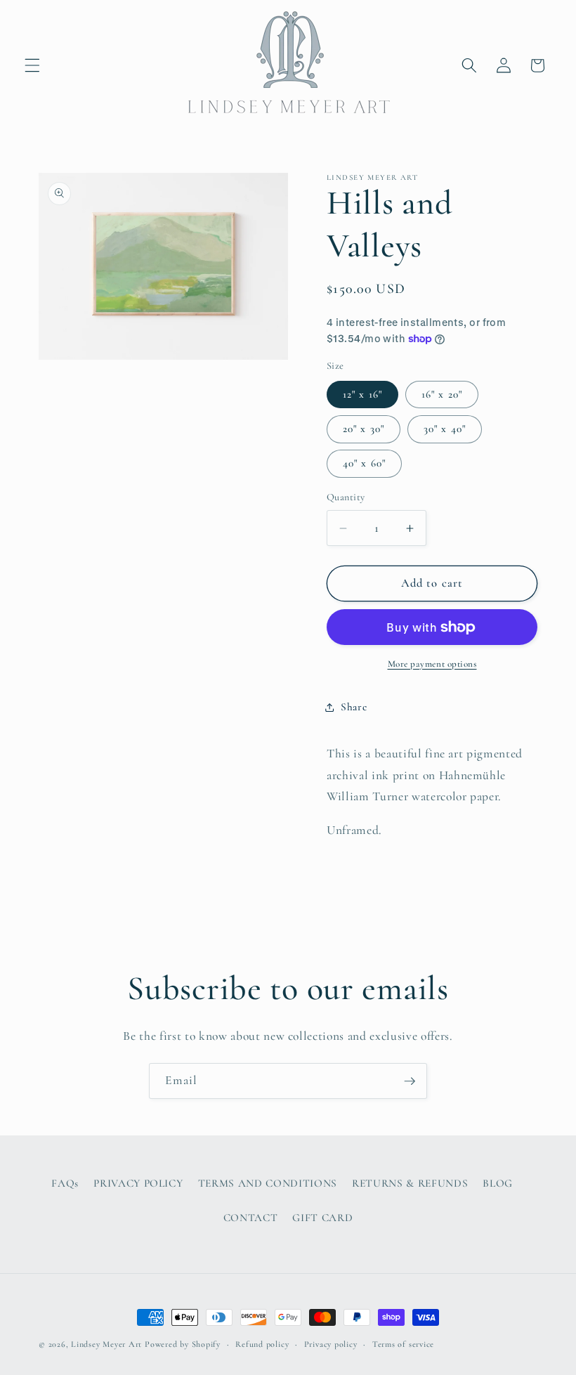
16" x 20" (441, 394)
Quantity (346, 497)
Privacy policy (331, 1344)
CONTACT (250, 1217)
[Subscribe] (409, 1081)
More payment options (432, 664)
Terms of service (403, 1344)
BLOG (498, 1183)
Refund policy (262, 1344)
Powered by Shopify (183, 1344)
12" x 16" (362, 394)
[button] (32, 65)
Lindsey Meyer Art (106, 1344)
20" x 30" (363, 428)
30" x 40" (445, 428)
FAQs (65, 1183)
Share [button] (354, 706)
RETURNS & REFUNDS (410, 1183)
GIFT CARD (322, 1217)
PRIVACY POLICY (138, 1183)
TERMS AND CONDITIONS (267, 1183)
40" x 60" (364, 463)
